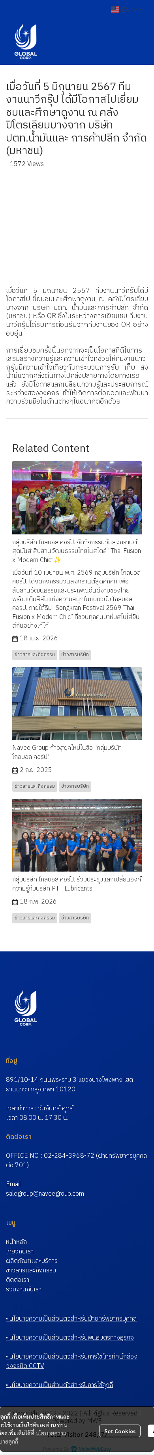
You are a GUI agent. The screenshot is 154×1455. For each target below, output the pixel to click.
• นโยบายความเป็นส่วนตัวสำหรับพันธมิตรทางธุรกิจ (70, 1337)
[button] (126, 9)
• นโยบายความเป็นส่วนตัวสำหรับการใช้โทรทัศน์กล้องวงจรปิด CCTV (71, 1361)
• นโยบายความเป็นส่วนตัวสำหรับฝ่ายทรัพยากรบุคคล (71, 1318)
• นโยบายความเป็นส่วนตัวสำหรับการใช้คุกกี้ (59, 1385)
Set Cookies (119, 1430)
